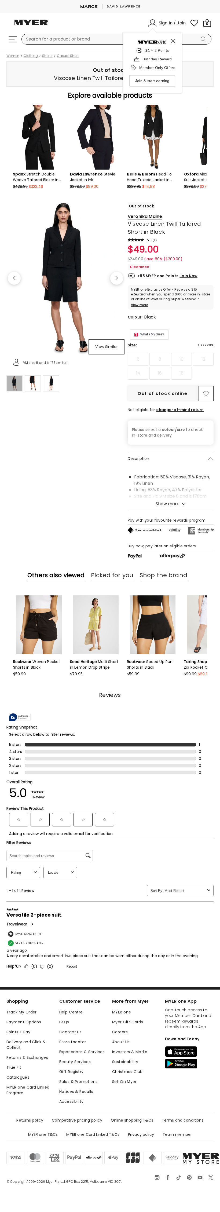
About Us (121, 1042)
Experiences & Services (82, 1051)
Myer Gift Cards (127, 1022)
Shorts (47, 55)
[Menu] (13, 39)
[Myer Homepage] (31, 25)
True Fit (13, 1067)
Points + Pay (18, 1032)
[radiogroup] (171, 366)
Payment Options (23, 1022)
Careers (120, 1032)
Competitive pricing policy (77, 1120)
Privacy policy (141, 1134)
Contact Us (70, 1032)
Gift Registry (71, 1071)
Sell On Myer (124, 1081)
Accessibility (71, 1101)
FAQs (64, 1022)
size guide (206, 344)
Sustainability (125, 1061)
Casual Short (68, 55)
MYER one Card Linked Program (27, 1090)
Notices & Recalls (76, 1091)
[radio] (138, 359)
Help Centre (71, 1012)
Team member (177, 1134)
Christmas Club (127, 1071)
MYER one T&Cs (43, 1134)
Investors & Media (129, 1051)
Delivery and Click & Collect (26, 1044)
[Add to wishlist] (206, 393)
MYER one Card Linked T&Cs (92, 1134)
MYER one (121, 1012)
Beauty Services (75, 1061)
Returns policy (29, 1120)
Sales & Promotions (78, 1081)
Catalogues (17, 1077)
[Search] (204, 39)
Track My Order (21, 1012)
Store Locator (72, 1042)
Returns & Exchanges (27, 1057)
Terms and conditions (183, 1120)
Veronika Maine (145, 216)
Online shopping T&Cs (132, 1120)
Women (12, 55)
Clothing (31, 55)
